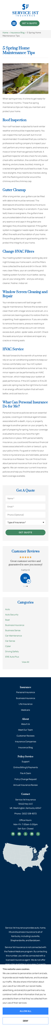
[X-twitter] (38, 834)
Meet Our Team (25, 729)
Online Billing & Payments (25, 767)
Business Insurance (25, 698)
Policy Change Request (26, 779)
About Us (25, 724)
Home (5, 32)
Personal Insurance (25, 692)
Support (25, 761)
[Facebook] (19, 834)
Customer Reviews (25, 735)
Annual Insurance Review (25, 785)
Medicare (25, 709)
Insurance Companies (25, 741)
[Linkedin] (32, 834)
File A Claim (25, 773)
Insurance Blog (17, 32)
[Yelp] (25, 834)
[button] (14, 23)
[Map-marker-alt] (13, 834)
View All (25, 662)
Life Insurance (25, 704)
